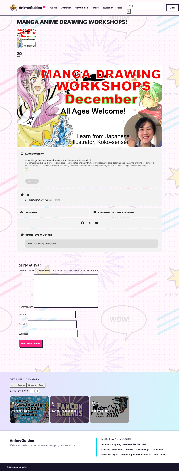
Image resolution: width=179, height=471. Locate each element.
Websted (23, 333)
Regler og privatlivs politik (136, 454)
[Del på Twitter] (89, 223)
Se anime (157, 449)
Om (156, 454)
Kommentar (26, 306)
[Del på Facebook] (82, 223)
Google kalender (123, 212)
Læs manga (142, 449)
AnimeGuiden (32, 7)
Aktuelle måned (36, 385)
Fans (119, 7)
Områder (66, 7)
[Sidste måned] (32, 391)
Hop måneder (18, 385)
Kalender (104, 212)
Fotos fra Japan (109, 454)
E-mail (23, 324)
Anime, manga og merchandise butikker (124, 444)
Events (129, 449)
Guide (53, 7)
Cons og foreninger (112, 449)
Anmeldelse (81, 7)
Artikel (95, 7)
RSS (163, 454)
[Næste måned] (37, 391)
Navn (22, 314)
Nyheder (108, 7)
